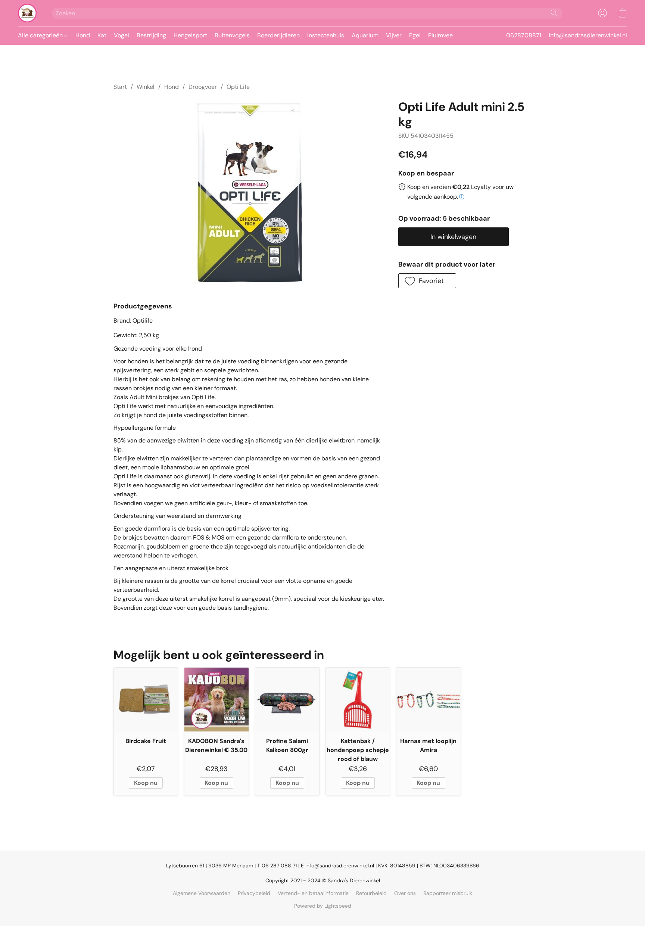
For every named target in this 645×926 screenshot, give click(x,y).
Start (120, 87)
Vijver (394, 35)
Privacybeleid (254, 893)
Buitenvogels (232, 35)
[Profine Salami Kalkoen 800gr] (287, 699)
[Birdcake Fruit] (146, 699)
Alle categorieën (41, 35)
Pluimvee (440, 35)
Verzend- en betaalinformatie (313, 893)
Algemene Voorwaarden (201, 893)
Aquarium (365, 35)
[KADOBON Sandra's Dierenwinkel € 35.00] (216, 699)
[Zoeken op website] (554, 12)
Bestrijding (151, 35)
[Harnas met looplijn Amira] (428, 699)
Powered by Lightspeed (322, 905)
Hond (82, 35)
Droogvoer (202, 87)
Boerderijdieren (278, 35)
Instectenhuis (325, 35)
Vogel (121, 35)
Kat (101, 35)
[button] (27, 13)
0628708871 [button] (523, 35)
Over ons (405, 893)
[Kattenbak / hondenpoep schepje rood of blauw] (358, 699)
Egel (415, 35)
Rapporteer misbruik (447, 893)
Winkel (146, 87)
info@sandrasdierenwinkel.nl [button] (588, 35)
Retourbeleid (371, 893)
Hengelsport (190, 35)
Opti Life (238, 87)
